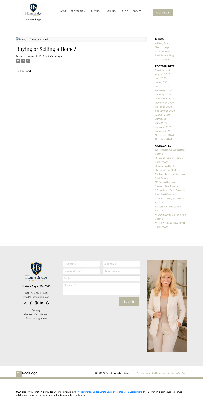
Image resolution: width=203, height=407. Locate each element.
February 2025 (163, 127)
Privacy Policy (143, 373)
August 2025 (162, 114)
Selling (111, 11)
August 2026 (162, 74)
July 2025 (161, 118)
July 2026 (161, 78)
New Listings (162, 47)
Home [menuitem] (63, 11)
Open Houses (163, 51)
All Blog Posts (163, 43)
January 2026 (163, 94)
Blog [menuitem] (125, 11)
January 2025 (163, 131)
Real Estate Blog (164, 55)
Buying (95, 11)
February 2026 (163, 90)
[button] (163, 12)
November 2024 (164, 135)
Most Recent (162, 70)
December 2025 (164, 98)
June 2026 (161, 82)
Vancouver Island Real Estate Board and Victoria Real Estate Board (110, 392)
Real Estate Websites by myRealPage (169, 373)
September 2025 (165, 110)
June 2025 (161, 123)
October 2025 (163, 106)
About (137, 11)
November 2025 (164, 102)
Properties (78, 11)
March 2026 (162, 86)
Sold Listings (162, 59)
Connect (163, 12)
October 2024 (163, 139)
